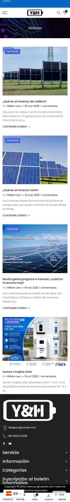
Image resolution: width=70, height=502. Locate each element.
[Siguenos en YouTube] (10, 444)
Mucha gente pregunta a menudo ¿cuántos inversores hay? (33, 281)
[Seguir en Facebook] (4, 444)
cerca (7, 1)
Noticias (12, 51)
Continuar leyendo (15, 126)
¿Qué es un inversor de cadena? (25, 101)
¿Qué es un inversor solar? (21, 190)
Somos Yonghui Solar (17, 372)
